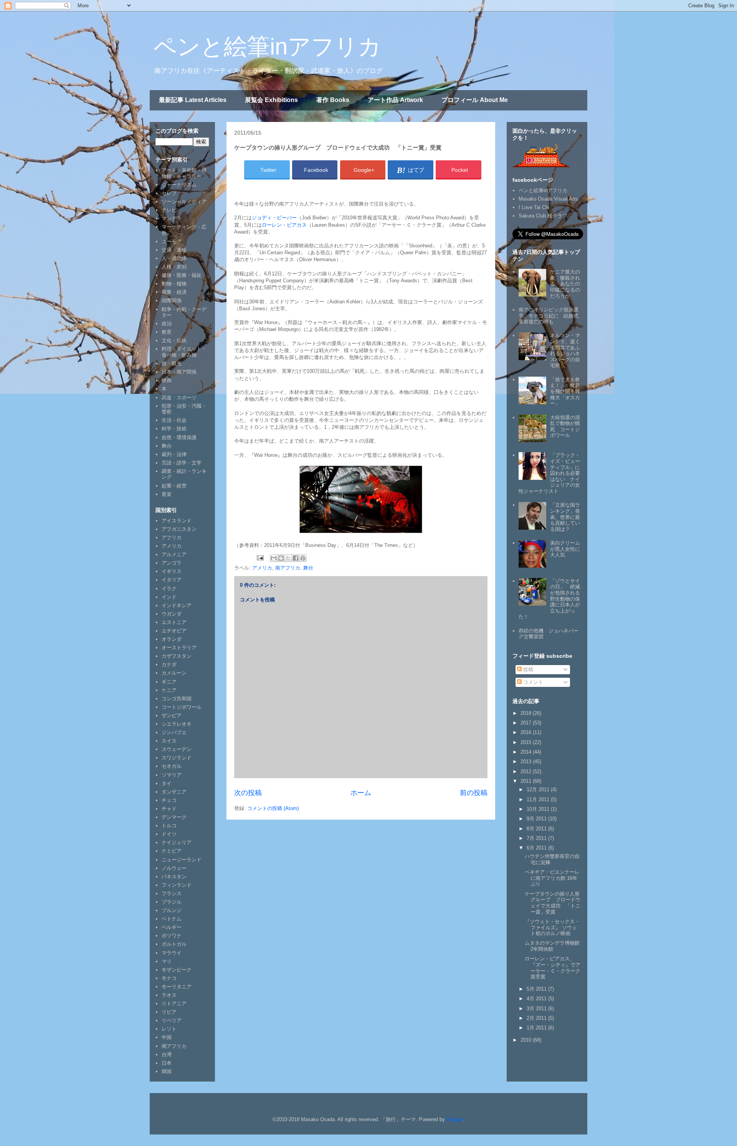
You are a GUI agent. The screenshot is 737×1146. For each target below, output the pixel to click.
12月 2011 (539, 789)
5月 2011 (537, 989)
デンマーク (174, 817)
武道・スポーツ (179, 397)
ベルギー (172, 927)
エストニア (174, 622)
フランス (172, 893)
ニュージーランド (182, 860)
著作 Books (332, 100)
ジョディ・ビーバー (274, 218)
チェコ (169, 800)
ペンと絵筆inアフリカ (267, 46)
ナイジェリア (177, 842)
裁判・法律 (174, 454)
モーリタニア (177, 987)
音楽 (167, 494)
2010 (527, 1040)
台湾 (167, 1054)
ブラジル (172, 902)
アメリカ (262, 568)
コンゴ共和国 (177, 698)
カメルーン (174, 673)
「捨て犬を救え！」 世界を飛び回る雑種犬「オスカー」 (565, 391)
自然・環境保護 (179, 437)
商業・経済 (174, 292)
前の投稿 (473, 793)
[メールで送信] (274, 558)
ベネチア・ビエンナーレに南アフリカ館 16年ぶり (552, 878)
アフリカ (172, 537)
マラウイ (172, 953)
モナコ (169, 978)
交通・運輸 (174, 250)
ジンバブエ (174, 732)
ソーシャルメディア (184, 201)
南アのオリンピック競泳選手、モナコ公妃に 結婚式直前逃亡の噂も (548, 315)
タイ (167, 783)
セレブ (169, 193)
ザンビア (172, 715)
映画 (167, 380)
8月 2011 (537, 829)
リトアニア (174, 1003)
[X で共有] (288, 558)
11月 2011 (539, 799)
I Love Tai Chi (534, 207)
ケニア (169, 690)
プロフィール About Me (474, 100)
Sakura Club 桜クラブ (543, 216)
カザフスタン (177, 656)
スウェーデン (177, 749)
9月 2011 (537, 819)
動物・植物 (174, 283)
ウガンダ (172, 614)
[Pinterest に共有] (303, 558)
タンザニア (174, 792)
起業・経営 (174, 486)
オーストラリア (179, 647)
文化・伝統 (174, 340)
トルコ (169, 825)
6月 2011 (537, 848)
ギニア (169, 682)
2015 (527, 742)
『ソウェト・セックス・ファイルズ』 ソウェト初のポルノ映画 (552, 927)
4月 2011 (537, 998)
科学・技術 (174, 428)
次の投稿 (248, 793)
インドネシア (177, 605)
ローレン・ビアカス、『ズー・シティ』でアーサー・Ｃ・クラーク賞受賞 (552, 968)
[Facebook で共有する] (295, 558)
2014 (527, 752)
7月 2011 (537, 838)
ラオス (169, 995)
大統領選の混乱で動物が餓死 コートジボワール (565, 426)
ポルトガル (174, 944)
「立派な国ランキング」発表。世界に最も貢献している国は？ (565, 517)
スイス (169, 741)
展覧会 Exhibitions (271, 100)
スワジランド (177, 758)
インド (169, 597)
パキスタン (174, 876)
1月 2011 (537, 1028)
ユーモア (172, 241)
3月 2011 (537, 1008)
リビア (169, 1012)
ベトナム (172, 919)
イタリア (172, 580)
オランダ (172, 639)
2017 (527, 723)
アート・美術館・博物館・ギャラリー (184, 173)
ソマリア (172, 775)
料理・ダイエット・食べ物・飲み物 (184, 352)
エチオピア (174, 631)
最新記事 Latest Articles (192, 100)
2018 (527, 713)
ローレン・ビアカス (284, 225)
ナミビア (172, 851)
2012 (527, 771)
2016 (527, 732)
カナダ (169, 664)
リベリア (172, 1020)
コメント (532, 682)
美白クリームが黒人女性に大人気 (565, 549)
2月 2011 (537, 1018)
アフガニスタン (179, 529)
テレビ (169, 210)
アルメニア (174, 554)
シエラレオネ (177, 724)
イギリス (172, 571)
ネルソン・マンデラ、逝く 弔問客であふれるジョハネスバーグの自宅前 (567, 350)
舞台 (308, 568)
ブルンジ (172, 910)
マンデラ (172, 218)
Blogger (454, 1119)
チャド (169, 809)
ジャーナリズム (179, 185)
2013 (527, 761)
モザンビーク (177, 970)
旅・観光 (172, 363)
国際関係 (172, 300)
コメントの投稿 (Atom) (273, 808)
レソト (169, 1029)
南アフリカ (287, 568)
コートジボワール (182, 707)
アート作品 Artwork (395, 100)
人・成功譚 (174, 258)
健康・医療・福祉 (182, 275)
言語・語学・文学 (182, 463)
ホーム (360, 793)
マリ (167, 961)
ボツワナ (172, 936)
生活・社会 (174, 420)
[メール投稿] (259, 557)
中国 (167, 1037)
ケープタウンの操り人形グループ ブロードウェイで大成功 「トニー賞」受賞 (552, 903)
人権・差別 (174, 267)
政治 (167, 323)
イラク (169, 588)
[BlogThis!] (281, 558)
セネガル (172, 766)
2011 (527, 781)
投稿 (527, 669)
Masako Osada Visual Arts (548, 199)
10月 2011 (539, 809)
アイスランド (177, 521)
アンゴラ (172, 563)
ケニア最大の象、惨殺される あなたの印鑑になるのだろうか (565, 283)
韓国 (167, 1071)
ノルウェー (174, 868)
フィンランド (177, 885)
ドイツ (169, 834)
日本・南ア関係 (179, 372)
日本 (167, 1063)
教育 (167, 332)
